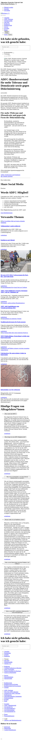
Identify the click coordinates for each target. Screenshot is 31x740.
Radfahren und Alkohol (8, 240)
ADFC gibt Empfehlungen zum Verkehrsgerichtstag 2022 (10, 307)
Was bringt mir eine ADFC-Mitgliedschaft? (15, 437)
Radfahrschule (8, 25)
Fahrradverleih (8, 678)
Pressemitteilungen (9, 716)
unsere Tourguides (9, 669)
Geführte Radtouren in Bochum (12, 668)
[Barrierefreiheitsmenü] (1, 15)
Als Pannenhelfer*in (9, 711)
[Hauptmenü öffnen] (5, 15)
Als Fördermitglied (9, 710)
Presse (6, 30)
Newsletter (7, 10)
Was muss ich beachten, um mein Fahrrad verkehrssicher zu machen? (17, 477)
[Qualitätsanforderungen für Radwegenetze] (11, 318)
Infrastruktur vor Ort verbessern (10, 389)
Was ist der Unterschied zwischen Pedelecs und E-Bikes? (17, 563)
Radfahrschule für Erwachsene (12, 686)
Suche (6, 34)
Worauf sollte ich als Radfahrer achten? (14, 519)
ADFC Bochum (8, 19)
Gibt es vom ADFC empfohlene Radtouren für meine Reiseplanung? (17, 612)
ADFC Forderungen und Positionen (10, 175)
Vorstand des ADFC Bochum (12, 693)
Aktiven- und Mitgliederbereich (12, 720)
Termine (6, 654)
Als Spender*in (8, 707)
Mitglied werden (8, 7)
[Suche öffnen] (3, 15)
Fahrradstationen (8, 677)
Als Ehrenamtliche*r (9, 708)
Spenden (6, 9)
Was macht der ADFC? (10, 413)
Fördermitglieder (8, 698)
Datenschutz (7, 728)
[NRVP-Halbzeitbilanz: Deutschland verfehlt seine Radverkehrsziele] (14, 332)
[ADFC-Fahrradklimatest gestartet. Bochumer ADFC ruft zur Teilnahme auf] (14, 287)
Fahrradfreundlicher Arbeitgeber (13, 696)
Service (6, 27)
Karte (5, 701)
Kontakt (6, 699)
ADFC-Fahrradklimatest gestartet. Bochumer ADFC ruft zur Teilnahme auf (14, 291)
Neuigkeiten (7, 653)
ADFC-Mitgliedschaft (10, 705)
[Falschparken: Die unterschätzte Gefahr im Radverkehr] (15, 350)
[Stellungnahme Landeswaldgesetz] (15, 222)
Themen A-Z (7, 663)
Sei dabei (6, 28)
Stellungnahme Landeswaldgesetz (10, 226)
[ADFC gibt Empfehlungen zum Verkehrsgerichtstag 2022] (13, 303)
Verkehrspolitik (8, 21)
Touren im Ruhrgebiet (10, 672)
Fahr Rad (6, 22)
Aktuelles (6, 17)
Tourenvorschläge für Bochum (12, 671)
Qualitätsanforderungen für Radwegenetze (13, 322)
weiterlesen (7, 433)
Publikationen (8, 695)
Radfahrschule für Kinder (11, 684)
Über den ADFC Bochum (11, 692)
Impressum (7, 727)
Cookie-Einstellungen (10, 730)
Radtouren (7, 24)
